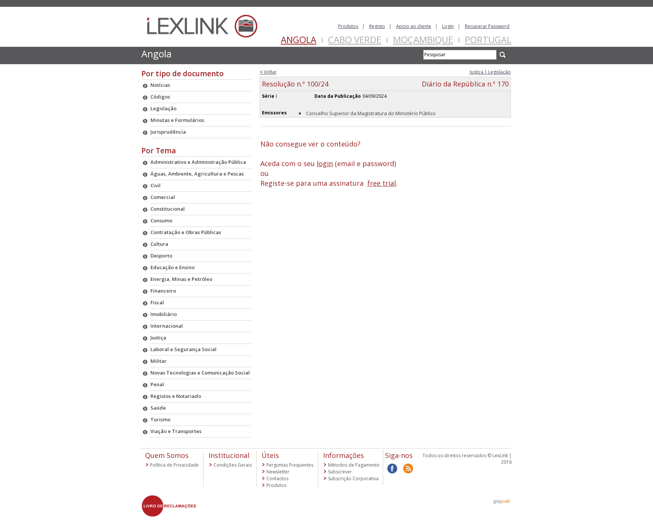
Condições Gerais (233, 465)
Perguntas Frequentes (289, 465)
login (325, 163)
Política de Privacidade (174, 465)
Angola (298, 39)
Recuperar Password (487, 26)
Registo (377, 26)
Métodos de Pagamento (354, 465)
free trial (381, 183)
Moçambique (423, 39)
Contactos (277, 478)
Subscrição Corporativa (353, 478)
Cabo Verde (354, 39)
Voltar (268, 72)
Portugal (488, 39)
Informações (343, 455)
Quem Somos (167, 455)
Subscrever (340, 472)
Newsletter (277, 472)
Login (448, 26)
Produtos (348, 26)
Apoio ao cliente (413, 26)
